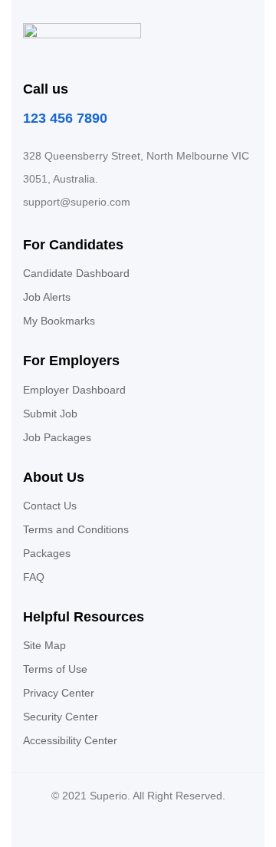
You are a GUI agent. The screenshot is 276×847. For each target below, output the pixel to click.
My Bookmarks (59, 321)
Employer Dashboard (74, 390)
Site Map (44, 645)
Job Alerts (47, 297)
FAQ (33, 577)
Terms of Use (55, 669)
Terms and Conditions (76, 529)
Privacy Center (58, 693)
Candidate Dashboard (76, 273)
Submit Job (50, 413)
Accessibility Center (70, 740)
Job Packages (57, 437)
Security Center (60, 716)
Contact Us (50, 505)
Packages (47, 553)
